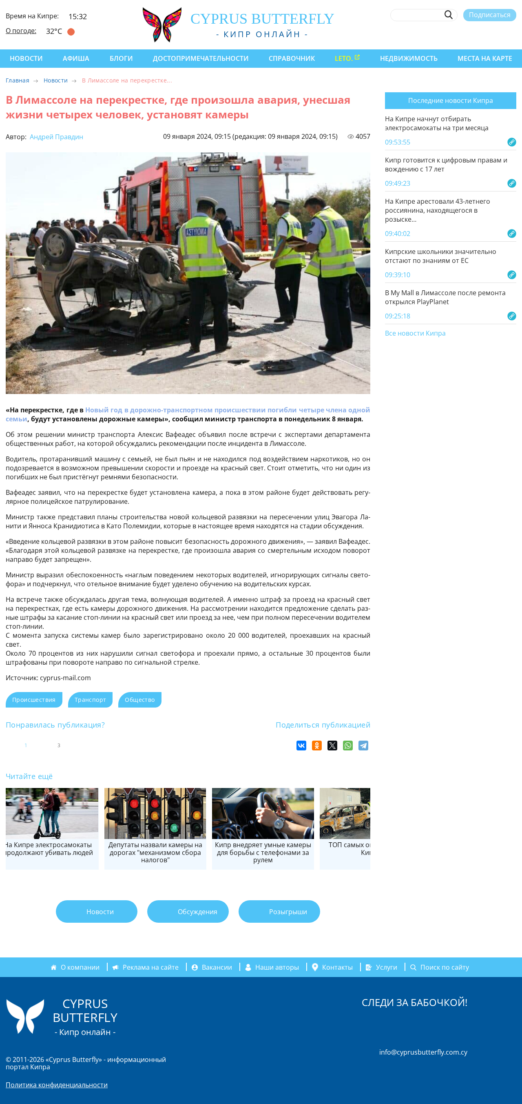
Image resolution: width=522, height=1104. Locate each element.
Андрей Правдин (55, 136)
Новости (26, 58)
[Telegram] (363, 745)
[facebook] (437, 33)
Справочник (292, 58)
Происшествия (34, 699)
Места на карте (485, 58)
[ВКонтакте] (301, 745)
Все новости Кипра (415, 333)
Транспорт (90, 699)
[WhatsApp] (348, 745)
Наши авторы (277, 967)
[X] (332, 745)
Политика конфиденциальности (57, 1084)
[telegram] (482, 33)
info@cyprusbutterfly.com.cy (423, 1052)
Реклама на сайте (151, 967)
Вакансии (217, 967)
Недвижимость (409, 58)
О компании (80, 967)
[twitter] (467, 33)
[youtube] (512, 33)
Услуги (386, 967)
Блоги (121, 58)
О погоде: (21, 30)
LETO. (344, 58)
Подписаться (490, 14)
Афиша (76, 58)
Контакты (337, 967)
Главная (17, 80)
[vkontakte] (497, 33)
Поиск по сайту (444, 967)
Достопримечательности (201, 58)
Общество (140, 699)
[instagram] (452, 33)
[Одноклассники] (317, 745)
